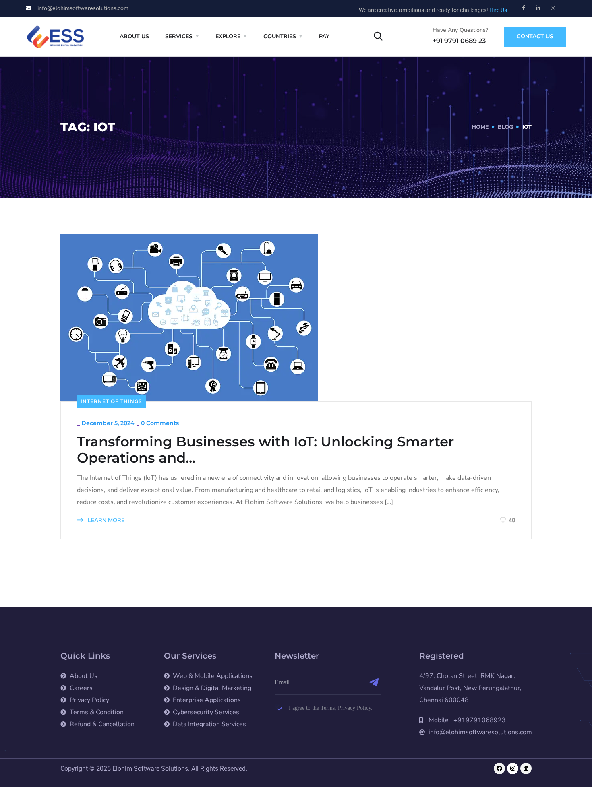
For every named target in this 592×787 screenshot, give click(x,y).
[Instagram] (553, 8)
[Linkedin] (526, 768)
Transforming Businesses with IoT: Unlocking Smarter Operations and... (265, 450)
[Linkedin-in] (538, 8)
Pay (324, 36)
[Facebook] (499, 768)
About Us (134, 36)
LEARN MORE (105, 520)
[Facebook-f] (523, 8)
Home (480, 127)
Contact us (535, 36)
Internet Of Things (111, 401)
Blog (505, 127)
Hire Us (498, 10)
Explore (227, 36)
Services (179, 36)
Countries (279, 36)
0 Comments (160, 423)
